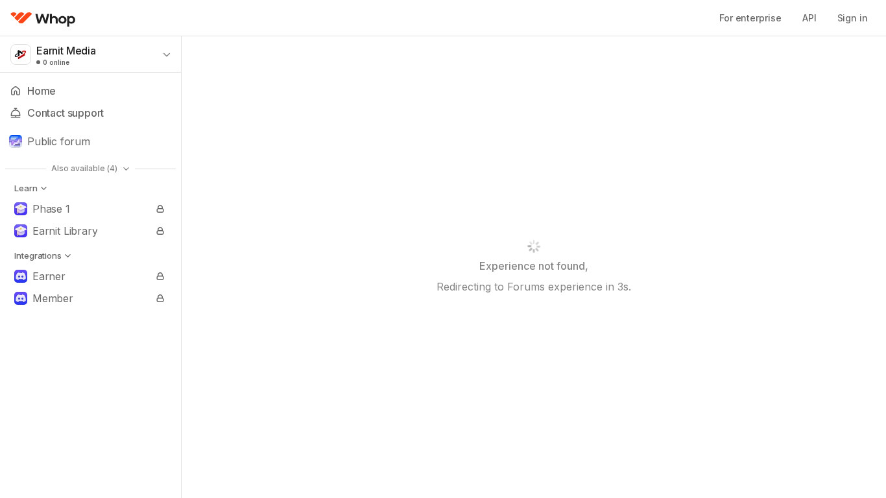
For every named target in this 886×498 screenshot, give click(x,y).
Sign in (852, 17)
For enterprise (750, 17)
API (809, 17)
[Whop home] (43, 18)
